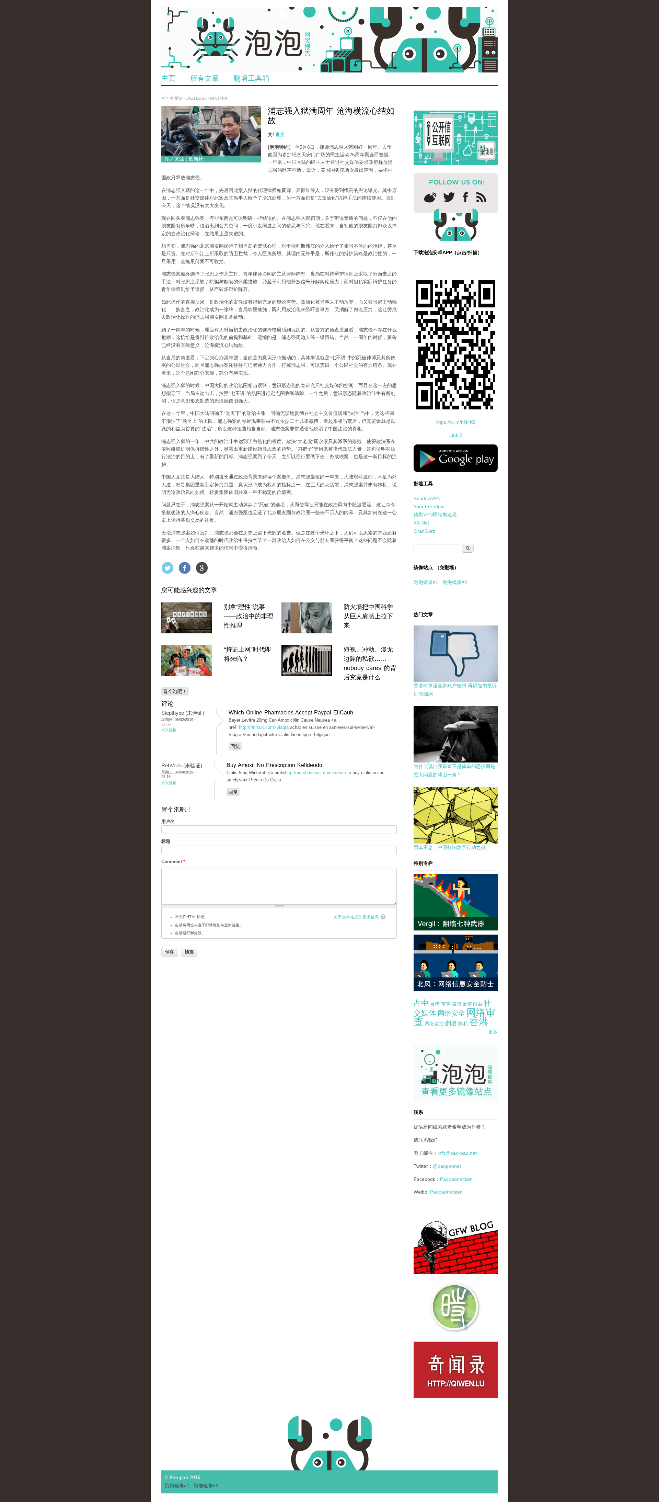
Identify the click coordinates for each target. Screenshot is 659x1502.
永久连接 (168, 730)
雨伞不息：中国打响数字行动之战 (450, 847)
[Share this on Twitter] (167, 568)
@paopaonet (447, 1166)
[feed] (481, 197)
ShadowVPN (427, 498)
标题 (165, 841)
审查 (446, 1004)
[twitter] (449, 197)
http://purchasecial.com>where (315, 772)
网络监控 (434, 1023)
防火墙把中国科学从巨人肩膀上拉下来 (368, 616)
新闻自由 (472, 1004)
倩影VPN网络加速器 (435, 514)
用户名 (168, 821)
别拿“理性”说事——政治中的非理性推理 (248, 616)
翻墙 (451, 1023)
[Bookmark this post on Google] (202, 568)
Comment (173, 861)
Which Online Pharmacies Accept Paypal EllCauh (291, 712)
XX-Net (421, 523)
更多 (493, 1032)
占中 (421, 1003)
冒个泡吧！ (175, 691)
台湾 (435, 1004)
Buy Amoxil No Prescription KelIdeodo (274, 765)
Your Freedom (429, 506)
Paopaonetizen (456, 1179)
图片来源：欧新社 (184, 159)
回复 (235, 746)
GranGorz (424, 531)
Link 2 (455, 435)
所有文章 (204, 78)
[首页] (329, 39)
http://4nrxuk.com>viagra (264, 727)
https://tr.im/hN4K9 (456, 422)
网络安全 (451, 1013)
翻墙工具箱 (251, 78)
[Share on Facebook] (184, 568)
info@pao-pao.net (457, 1153)
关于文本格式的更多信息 (356, 917)
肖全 (165, 98)
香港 (478, 1022)
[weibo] (430, 197)
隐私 (463, 1023)
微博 (457, 1004)
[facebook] (466, 197)
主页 (168, 78)
